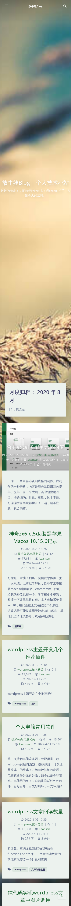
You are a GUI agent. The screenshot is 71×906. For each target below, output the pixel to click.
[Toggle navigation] (64, 6)
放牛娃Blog (35, 6)
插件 (33, 703)
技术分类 (41, 455)
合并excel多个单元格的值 (35, 446)
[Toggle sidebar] (6, 6)
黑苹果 (18, 626)
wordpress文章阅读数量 (35, 811)
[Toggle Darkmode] (62, 895)
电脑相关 (53, 455)
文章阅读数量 (38, 869)
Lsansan (33, 459)
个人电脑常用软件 (36, 726)
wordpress (24, 669)
